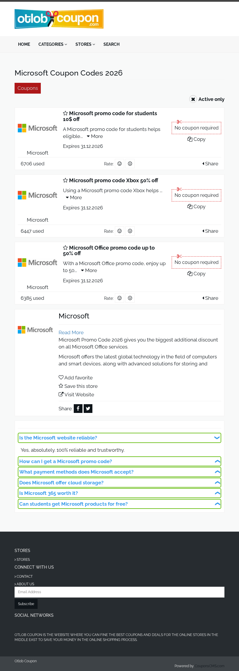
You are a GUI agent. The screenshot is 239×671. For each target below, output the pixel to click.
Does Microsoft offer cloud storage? (61, 483)
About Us (25, 584)
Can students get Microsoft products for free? (73, 504)
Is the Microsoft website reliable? (58, 438)
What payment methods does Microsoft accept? (76, 472)
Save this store (81, 386)
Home (24, 44)
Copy (198, 139)
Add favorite (78, 378)
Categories (51, 44)
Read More (71, 332)
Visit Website (79, 394)
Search (111, 44)
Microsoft (37, 153)
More (96, 136)
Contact (24, 576)
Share (211, 164)
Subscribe (26, 604)
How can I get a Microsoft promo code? (65, 461)
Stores (83, 44)
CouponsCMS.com (209, 666)
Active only (211, 99)
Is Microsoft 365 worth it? (48, 493)
